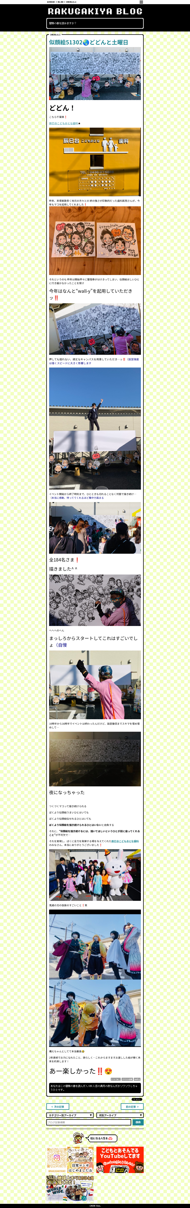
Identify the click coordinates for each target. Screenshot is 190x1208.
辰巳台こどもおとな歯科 (63, 123)
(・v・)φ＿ (115, 1079)
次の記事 (59, 1106)
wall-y (137, 1079)
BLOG (60, 2)
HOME (52, 2)
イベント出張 (127, 1079)
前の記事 (131, 1106)
